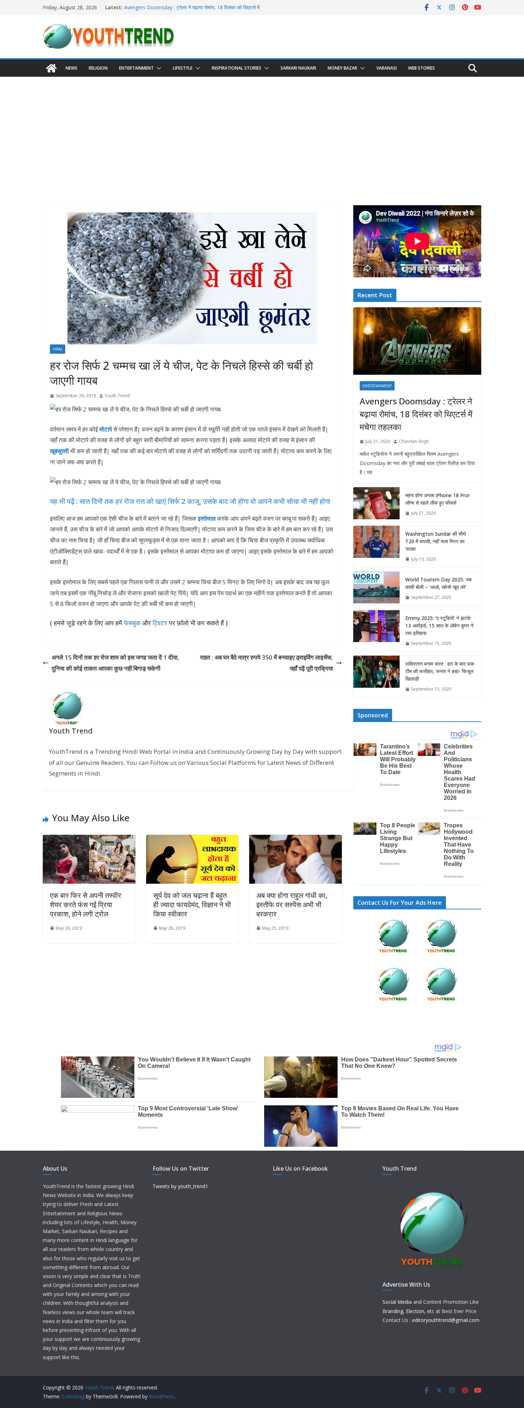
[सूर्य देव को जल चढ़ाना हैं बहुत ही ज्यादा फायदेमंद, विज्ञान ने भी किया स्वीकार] (192, 840)
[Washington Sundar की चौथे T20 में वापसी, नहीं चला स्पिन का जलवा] (376, 546)
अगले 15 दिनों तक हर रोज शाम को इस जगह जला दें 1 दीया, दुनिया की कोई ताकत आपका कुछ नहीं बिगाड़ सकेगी (115, 662)
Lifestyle (182, 68)
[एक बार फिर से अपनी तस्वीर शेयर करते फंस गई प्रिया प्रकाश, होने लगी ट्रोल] (89, 840)
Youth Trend (117, 396)
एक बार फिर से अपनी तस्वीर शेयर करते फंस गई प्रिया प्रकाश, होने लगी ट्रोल (85, 904)
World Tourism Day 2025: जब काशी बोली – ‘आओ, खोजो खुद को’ (438, 583)
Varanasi (386, 68)
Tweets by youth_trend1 (180, 1186)
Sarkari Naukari (298, 68)
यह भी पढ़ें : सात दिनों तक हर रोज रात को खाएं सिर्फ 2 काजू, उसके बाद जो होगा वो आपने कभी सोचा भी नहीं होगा (190, 501)
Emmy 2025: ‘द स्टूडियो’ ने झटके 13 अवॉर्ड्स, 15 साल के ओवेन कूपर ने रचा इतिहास (439, 625)
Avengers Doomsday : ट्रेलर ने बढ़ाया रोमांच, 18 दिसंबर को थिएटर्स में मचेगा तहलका (416, 414)
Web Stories (421, 68)
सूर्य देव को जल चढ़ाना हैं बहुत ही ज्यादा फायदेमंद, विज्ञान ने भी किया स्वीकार (192, 904)
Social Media (397, 1301)
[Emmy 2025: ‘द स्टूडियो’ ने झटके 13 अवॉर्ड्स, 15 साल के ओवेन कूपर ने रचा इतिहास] (376, 631)
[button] (157, 68)
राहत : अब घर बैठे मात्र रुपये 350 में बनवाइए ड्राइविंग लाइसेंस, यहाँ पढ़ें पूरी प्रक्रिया (266, 662)
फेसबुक (132, 623)
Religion (98, 68)
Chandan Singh (414, 441)
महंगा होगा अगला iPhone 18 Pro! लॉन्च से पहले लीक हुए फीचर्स (437, 499)
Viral (57, 349)
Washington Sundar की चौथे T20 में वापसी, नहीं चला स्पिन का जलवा (435, 541)
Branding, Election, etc (408, 1311)
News (71, 68)
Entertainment (136, 68)
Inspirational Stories (236, 68)
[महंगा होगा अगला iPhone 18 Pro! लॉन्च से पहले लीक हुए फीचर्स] (376, 504)
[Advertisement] (262, 130)
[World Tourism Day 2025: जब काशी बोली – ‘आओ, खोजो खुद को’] (376, 588)
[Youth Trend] (51, 68)
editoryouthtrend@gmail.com (445, 1320)
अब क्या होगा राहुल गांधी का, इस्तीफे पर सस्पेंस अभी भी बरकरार (291, 904)
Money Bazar (342, 68)
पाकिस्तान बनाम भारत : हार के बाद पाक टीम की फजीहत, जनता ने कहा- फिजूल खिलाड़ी (439, 671)
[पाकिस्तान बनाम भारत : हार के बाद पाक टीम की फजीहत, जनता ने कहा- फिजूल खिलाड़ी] (376, 676)
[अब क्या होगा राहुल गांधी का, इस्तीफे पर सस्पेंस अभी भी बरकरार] (295, 840)
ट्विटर (160, 623)
